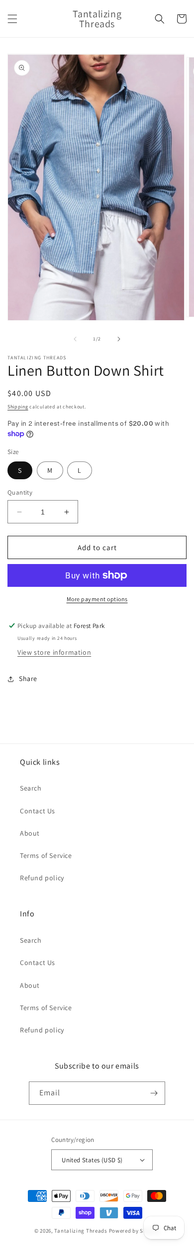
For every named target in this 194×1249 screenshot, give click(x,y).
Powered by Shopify (134, 1230)
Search (31, 788)
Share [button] (28, 678)
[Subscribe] (154, 1093)
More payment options (97, 599)
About (30, 833)
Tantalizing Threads (80, 1230)
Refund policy (42, 877)
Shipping (17, 406)
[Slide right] (119, 339)
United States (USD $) (92, 1160)
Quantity (19, 492)
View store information (54, 652)
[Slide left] (75, 339)
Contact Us (37, 810)
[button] (12, 19)
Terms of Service (46, 855)
